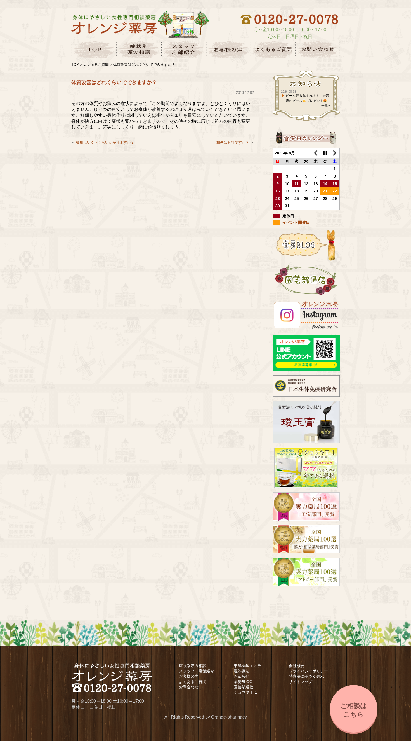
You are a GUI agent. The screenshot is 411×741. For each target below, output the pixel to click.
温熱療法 (241, 671)
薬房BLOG (243, 681)
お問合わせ (189, 687)
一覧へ (326, 106)
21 (325, 191)
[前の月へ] (315, 153)
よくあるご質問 (192, 681)
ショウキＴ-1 (245, 692)
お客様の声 (189, 676)
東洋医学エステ (247, 665)
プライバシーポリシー (308, 671)
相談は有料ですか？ (232, 142)
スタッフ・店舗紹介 (196, 671)
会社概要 (296, 665)
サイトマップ (300, 681)
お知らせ (241, 676)
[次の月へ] (334, 153)
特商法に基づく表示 (306, 676)
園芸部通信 (243, 687)
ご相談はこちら (354, 710)
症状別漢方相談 (192, 665)
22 (334, 191)
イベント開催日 (296, 222)
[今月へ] (325, 153)
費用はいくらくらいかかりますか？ (105, 142)
